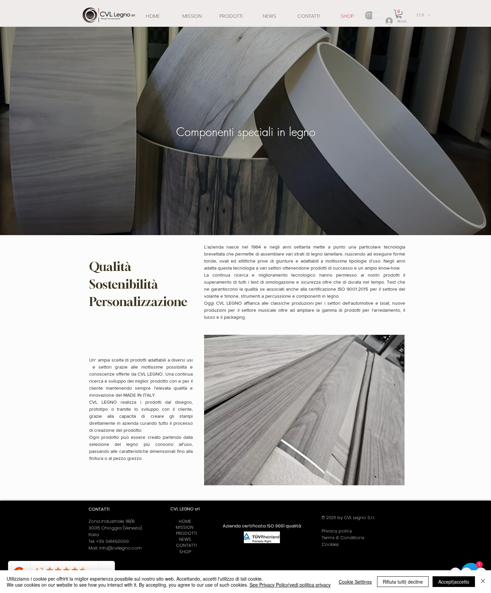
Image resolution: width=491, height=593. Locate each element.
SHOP (185, 552)
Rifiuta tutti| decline (403, 581)
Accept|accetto (453, 581)
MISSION (185, 527)
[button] (399, 14)
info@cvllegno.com (120, 548)
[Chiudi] (483, 582)
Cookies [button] (330, 544)
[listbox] (423, 15)
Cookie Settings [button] (355, 581)
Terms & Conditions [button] (343, 537)
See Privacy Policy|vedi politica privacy (290, 584)
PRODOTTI (185, 533)
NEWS (185, 539)
